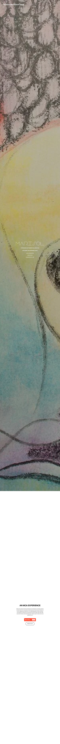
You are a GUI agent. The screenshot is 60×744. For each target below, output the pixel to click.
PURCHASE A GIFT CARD (30, 257)
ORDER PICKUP (30, 255)
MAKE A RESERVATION (30, 253)
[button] (30, 619)
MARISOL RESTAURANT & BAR (14, 5)
